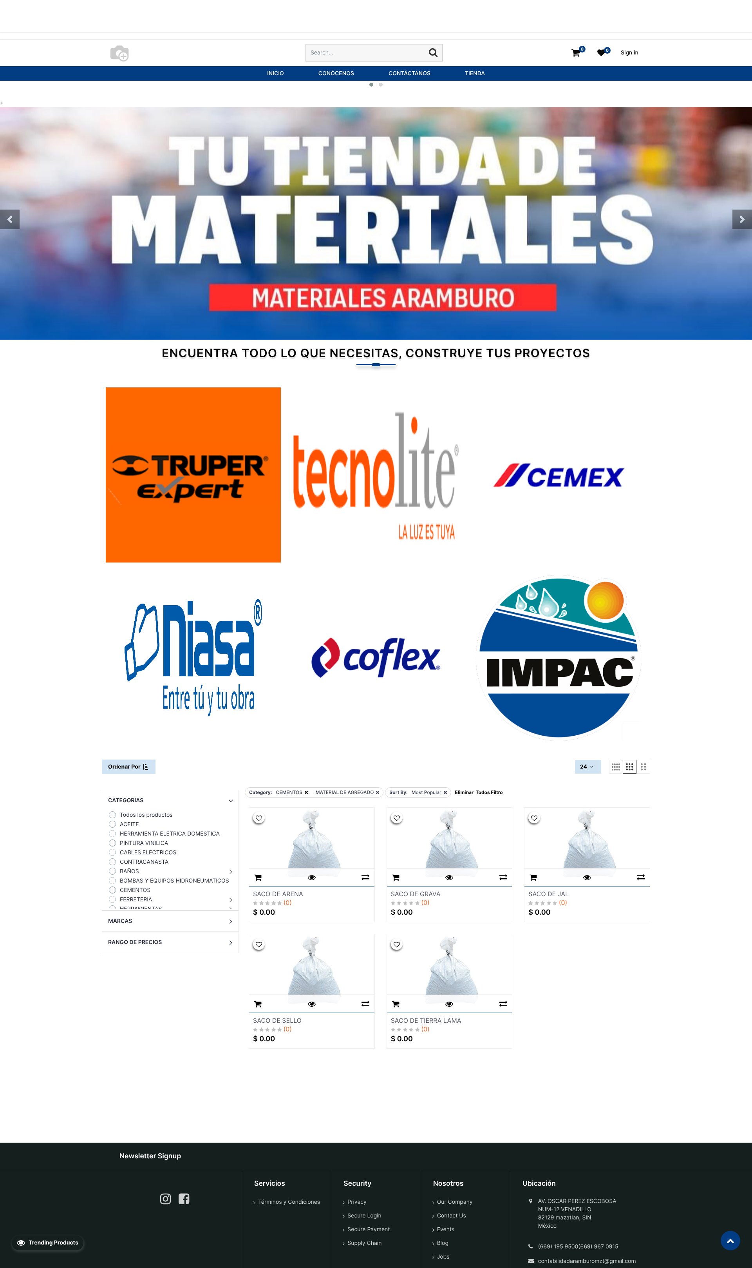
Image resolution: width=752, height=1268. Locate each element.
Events (446, 1229)
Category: (260, 792)
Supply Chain (364, 1243)
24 (584, 766)
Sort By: (398, 792)
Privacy (356, 1202)
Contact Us (451, 1215)
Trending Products (52, 1242)
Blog (442, 1243)
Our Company (455, 1202)
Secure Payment (368, 1229)
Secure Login (364, 1215)
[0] (575, 52)
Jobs (443, 1257)
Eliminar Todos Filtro (479, 792)
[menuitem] (275, 73)
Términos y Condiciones (289, 1202)
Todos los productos (146, 815)
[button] (10, 219)
